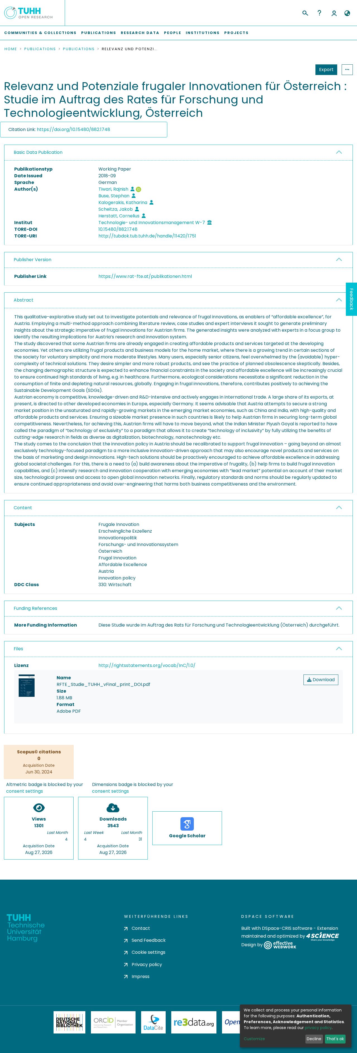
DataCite (153, 1022)
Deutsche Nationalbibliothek (69, 1022)
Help (319, 13)
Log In (334, 13)
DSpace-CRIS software (287, 928)
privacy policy (318, 1027)
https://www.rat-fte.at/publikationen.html (145, 276)
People (172, 32)
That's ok (335, 1039)
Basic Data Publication (38, 152)
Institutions (203, 32)
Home (10, 49)
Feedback (351, 299)
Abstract (23, 300)
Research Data (140, 32)
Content (23, 507)
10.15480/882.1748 (118, 229)
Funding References (35, 608)
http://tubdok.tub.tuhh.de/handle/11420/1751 (147, 236)
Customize (254, 1039)
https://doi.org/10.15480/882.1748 (73, 129)
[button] (347, 13)
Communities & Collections (40, 32)
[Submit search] (304, 12)
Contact (141, 928)
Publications (98, 32)
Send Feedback (149, 940)
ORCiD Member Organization (113, 1022)
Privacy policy (147, 964)
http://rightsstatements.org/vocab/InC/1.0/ (147, 665)
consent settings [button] (24, 791)
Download (323, 679)
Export (326, 69)
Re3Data (194, 1022)
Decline (314, 1039)
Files (18, 649)
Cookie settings (148, 952)
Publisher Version (32, 259)
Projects (236, 32)
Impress (140, 976)
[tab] (178, 153)
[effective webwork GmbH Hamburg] (280, 945)
